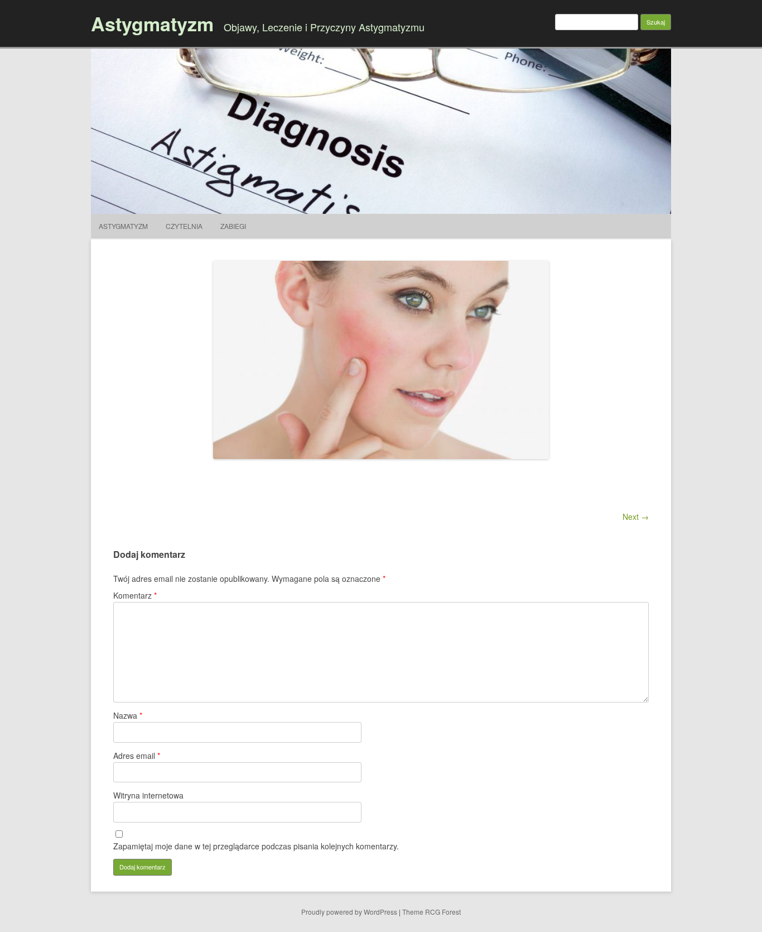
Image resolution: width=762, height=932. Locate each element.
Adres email (136, 755)
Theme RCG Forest (431, 911)
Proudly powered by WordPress (349, 911)
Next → (636, 516)
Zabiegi (233, 226)
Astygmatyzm (152, 23)
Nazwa (127, 715)
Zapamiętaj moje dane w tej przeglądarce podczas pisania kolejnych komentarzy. (256, 846)
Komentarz (135, 595)
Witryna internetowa (148, 795)
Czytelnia (184, 226)
